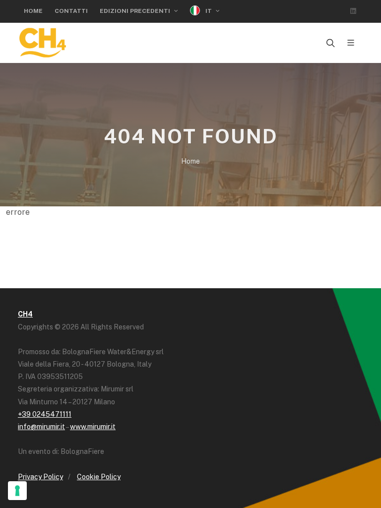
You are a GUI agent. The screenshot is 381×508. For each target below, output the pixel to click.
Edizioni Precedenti (136, 10)
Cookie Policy (99, 477)
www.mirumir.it (93, 427)
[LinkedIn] (353, 11)
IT (208, 10)
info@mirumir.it (41, 427)
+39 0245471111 (44, 414)
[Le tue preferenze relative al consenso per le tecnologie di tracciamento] (17, 490)
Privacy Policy (40, 477)
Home (33, 10)
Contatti (71, 10)
